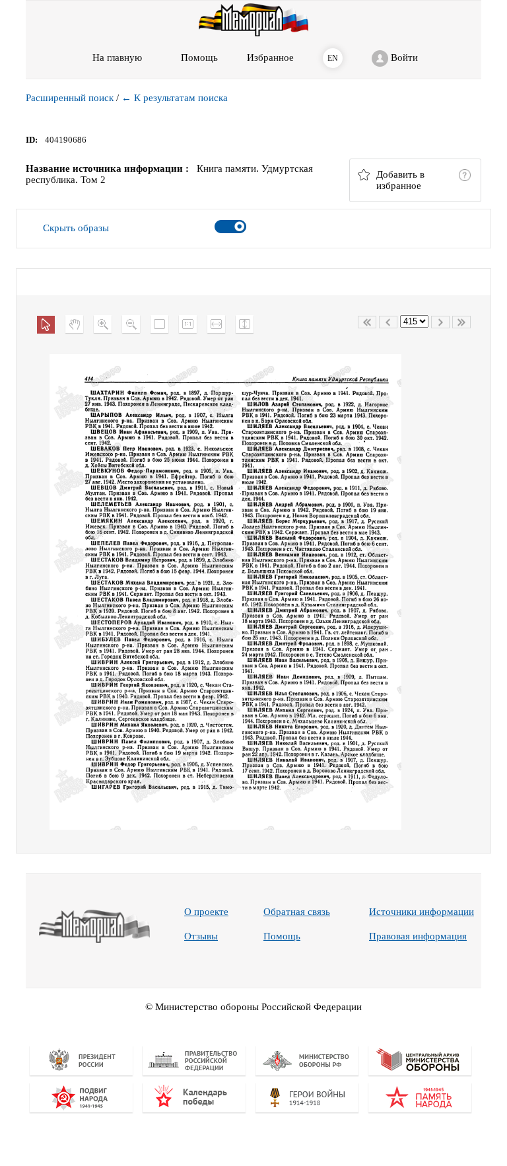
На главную (117, 57)
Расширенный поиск (70, 97)
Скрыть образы (76, 228)
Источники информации (421, 911)
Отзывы (201, 936)
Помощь (281, 936)
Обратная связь (296, 911)
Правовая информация (418, 936)
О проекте (206, 911)
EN (332, 58)
